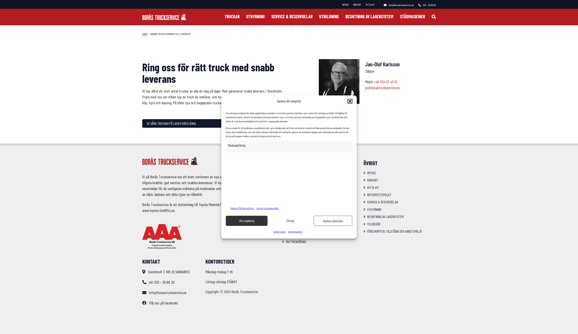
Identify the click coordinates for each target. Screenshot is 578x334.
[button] (350, 101)
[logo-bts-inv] (164, 15)
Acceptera (246, 221)
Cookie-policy (279, 231)
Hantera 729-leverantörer (242, 208)
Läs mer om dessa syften (267, 208)
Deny (290, 221)
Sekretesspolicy (295, 231)
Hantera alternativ (333, 221)
